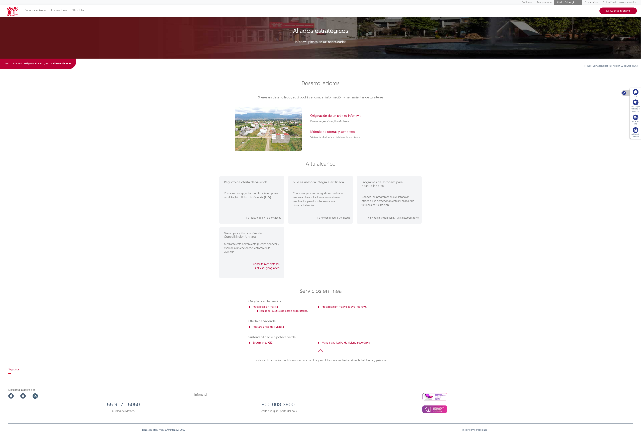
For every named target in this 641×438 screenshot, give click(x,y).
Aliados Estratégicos (567, 2)
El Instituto (78, 10)
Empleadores (59, 10)
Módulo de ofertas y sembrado (332, 132)
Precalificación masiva (265, 307)
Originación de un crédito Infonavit (335, 116)
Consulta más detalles (266, 264)
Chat (635, 96)
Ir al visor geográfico (267, 268)
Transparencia (544, 2)
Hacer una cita (635, 123)
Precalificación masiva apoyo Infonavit (344, 307)
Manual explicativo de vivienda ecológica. (346, 343)
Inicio (8, 63)
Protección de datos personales (619, 2)
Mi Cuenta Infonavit (618, 11)
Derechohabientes (35, 10)
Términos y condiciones (474, 430)
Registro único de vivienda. (268, 327)
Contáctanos (591, 2)
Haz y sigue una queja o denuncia (635, 109)
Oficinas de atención (635, 135)
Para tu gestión (44, 63)
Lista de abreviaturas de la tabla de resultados (283, 311)
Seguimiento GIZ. (263, 343)
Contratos (527, 2)
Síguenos (13, 369)
